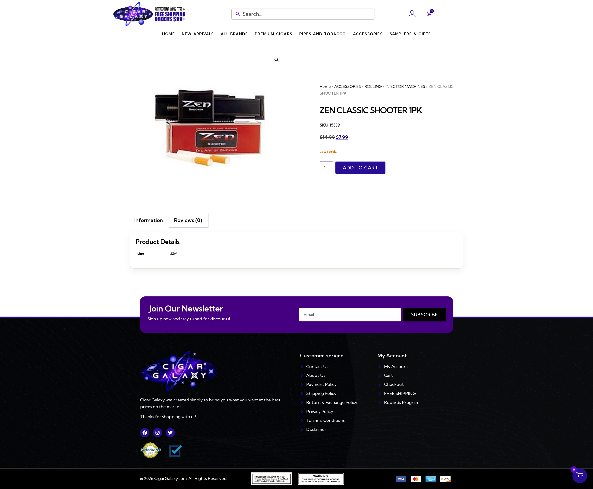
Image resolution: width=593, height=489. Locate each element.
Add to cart (360, 168)
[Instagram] (157, 432)
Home (168, 34)
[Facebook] (144, 432)
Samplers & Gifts (410, 34)
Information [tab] (148, 220)
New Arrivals (198, 34)
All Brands (234, 34)
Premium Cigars (273, 34)
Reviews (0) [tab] (188, 220)
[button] (276, 60)
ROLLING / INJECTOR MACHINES (394, 86)
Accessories (368, 34)
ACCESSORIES (347, 86)
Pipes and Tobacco (322, 34)
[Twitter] (170, 432)
